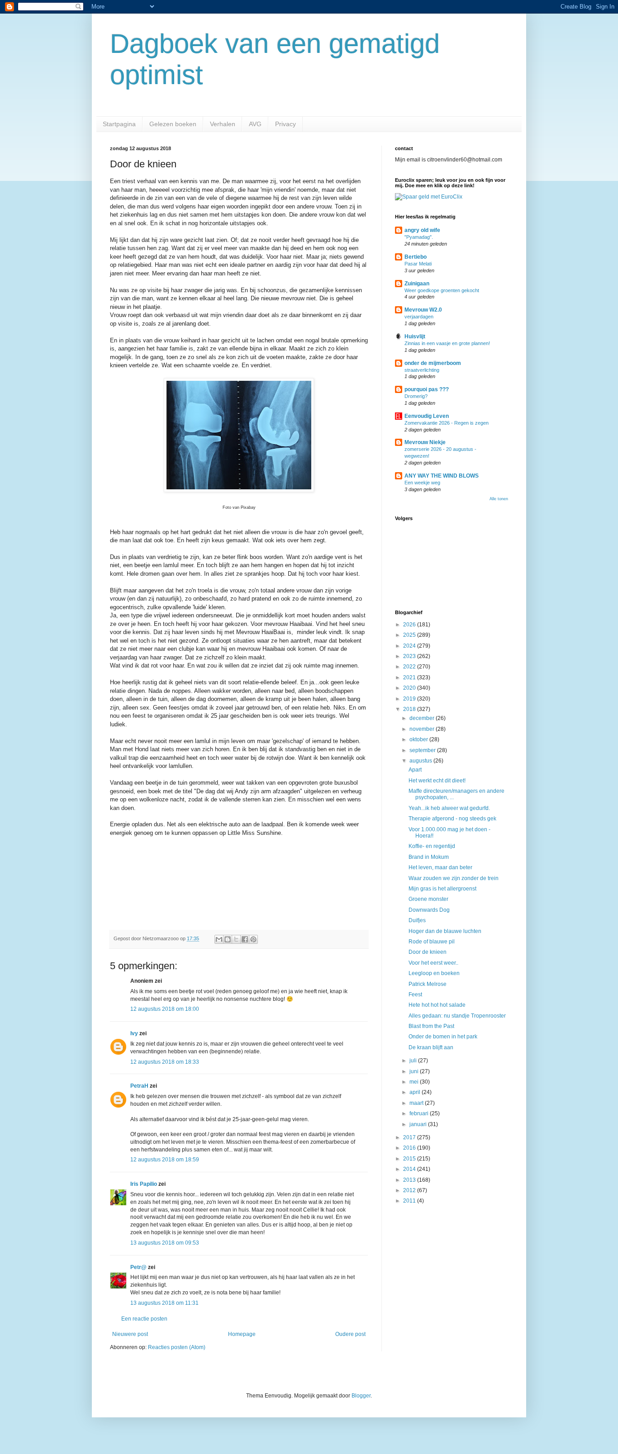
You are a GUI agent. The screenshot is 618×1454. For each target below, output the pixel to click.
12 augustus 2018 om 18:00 (164, 1009)
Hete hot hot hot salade (437, 1005)
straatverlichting (421, 370)
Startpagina (119, 124)
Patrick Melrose (428, 984)
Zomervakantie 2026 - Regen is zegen (446, 423)
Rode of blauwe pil (432, 941)
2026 (410, 624)
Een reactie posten (144, 1319)
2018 (410, 709)
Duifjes (417, 920)
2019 (410, 699)
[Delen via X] (236, 939)
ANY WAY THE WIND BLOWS (441, 476)
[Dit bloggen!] (227, 939)
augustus (421, 761)
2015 (410, 1159)
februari (419, 1113)
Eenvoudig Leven (426, 416)
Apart (415, 770)
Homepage (242, 1334)
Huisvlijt (414, 336)
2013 (410, 1180)
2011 (410, 1201)
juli (413, 1060)
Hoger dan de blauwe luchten (445, 931)
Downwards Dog (429, 910)
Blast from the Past (431, 1026)
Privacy (285, 124)
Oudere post (350, 1334)
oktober (419, 739)
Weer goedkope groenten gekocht (441, 290)
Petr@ (138, 1267)
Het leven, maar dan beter (440, 867)
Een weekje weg (422, 482)
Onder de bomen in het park (443, 1036)
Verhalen (222, 124)
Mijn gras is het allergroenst (442, 889)
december (422, 718)
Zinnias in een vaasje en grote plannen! (447, 343)
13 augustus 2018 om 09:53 (164, 1243)
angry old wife (422, 230)
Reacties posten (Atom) (176, 1347)
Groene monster (428, 899)
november (422, 729)
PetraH (139, 1086)
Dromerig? (416, 396)
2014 (410, 1169)
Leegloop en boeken (434, 973)
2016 (410, 1148)
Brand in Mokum (429, 857)
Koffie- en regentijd (432, 846)
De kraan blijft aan (431, 1047)
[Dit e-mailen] (218, 939)
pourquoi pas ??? (426, 389)
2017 (410, 1137)
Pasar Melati (418, 263)
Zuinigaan (416, 283)
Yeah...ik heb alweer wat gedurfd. (449, 808)
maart (417, 1103)
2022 (410, 666)
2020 (410, 688)
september (423, 750)
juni (414, 1071)
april (415, 1092)
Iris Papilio (143, 1184)
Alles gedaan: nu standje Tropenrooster (457, 1016)
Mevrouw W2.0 (423, 310)
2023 (410, 656)
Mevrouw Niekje (425, 442)
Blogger (361, 1395)
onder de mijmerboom (432, 363)
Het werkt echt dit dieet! (437, 780)
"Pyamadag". (418, 237)
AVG (255, 124)
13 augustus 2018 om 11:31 (164, 1303)
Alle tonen (499, 499)
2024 (410, 646)
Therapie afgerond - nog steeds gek (452, 818)
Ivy (134, 1033)
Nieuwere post (130, 1334)
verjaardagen (418, 316)
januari (418, 1124)
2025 (410, 635)
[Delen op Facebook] (244, 939)
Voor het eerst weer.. (433, 963)
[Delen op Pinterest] (253, 939)
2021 (410, 677)
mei (414, 1082)
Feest (415, 994)
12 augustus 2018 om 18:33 (164, 1062)
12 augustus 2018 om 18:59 (164, 1159)
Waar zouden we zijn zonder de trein (454, 878)
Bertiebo (415, 257)
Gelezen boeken (172, 124)
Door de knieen (428, 952)
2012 (410, 1190)
